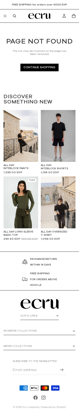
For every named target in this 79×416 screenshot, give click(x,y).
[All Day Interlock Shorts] (58, 136)
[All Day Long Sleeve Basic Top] (21, 202)
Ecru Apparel (31, 407)
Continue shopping (39, 67)
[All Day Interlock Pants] (21, 136)
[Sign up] (61, 369)
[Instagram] (43, 397)
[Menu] (5, 16)
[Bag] (74, 16)
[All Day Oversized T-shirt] (58, 202)
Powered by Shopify (53, 407)
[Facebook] (35, 397)
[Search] (14, 16)
